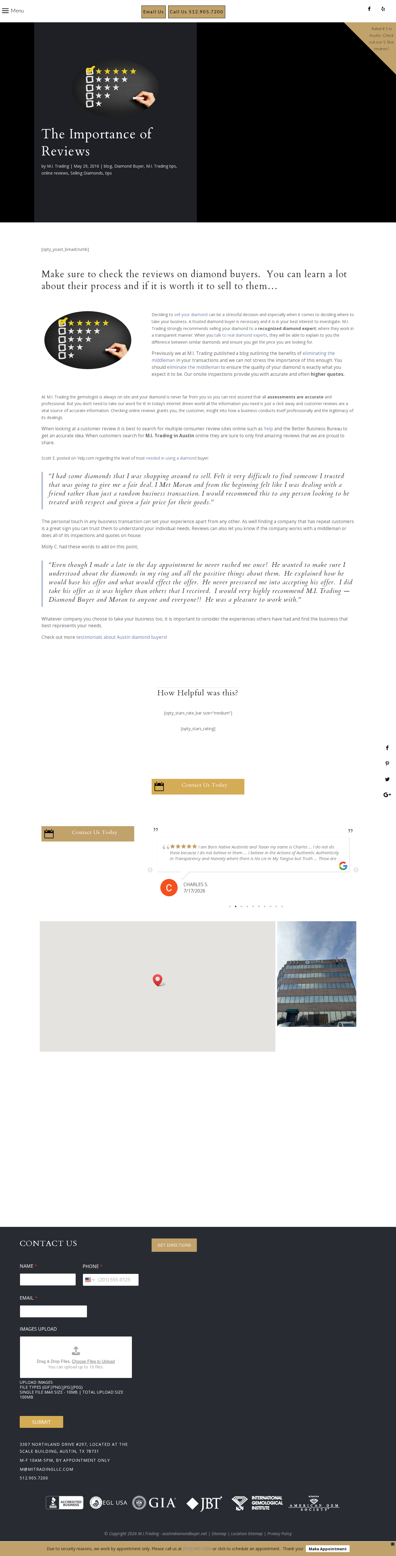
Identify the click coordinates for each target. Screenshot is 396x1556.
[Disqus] (198, 1127)
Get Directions (174, 1245)
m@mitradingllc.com (46, 1469)
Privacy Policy (279, 1533)
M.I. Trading (58, 166)
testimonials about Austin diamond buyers (121, 637)
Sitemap (219, 1533)
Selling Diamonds (86, 173)
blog (108, 166)
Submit (41, 1422)
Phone (93, 1266)
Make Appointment (328, 1548)
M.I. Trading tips (161, 166)
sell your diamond (191, 314)
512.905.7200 (34, 1478)
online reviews (54, 173)
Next (356, 870)
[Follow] (369, 9)
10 (282, 906)
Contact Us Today (205, 785)
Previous (150, 870)
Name (28, 1266)
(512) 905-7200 (197, 1548)
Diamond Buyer (129, 166)
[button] (159, 980)
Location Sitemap (247, 1533)
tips (108, 173)
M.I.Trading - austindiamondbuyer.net (172, 1533)
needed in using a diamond (171, 458)
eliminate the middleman (193, 367)
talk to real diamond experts (241, 335)
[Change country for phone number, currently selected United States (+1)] (89, 1280)
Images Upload (38, 1329)
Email (28, 1298)
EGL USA (115, 1502)
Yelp (268, 429)
